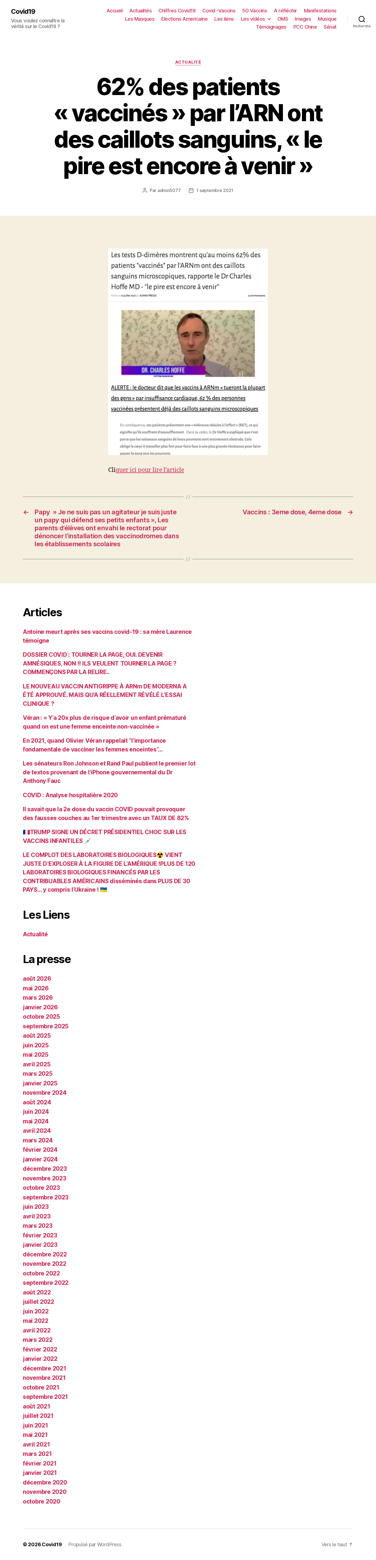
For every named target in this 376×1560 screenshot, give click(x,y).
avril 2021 (36, 1444)
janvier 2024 (40, 1159)
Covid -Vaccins (218, 10)
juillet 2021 (38, 1415)
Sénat (330, 27)
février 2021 (40, 1463)
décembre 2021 (44, 1368)
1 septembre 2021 (214, 190)
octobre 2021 (41, 1387)
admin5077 (169, 190)
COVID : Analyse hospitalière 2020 (70, 795)
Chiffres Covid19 (177, 10)
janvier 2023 (40, 1244)
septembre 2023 (46, 1197)
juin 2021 (35, 1425)
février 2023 (40, 1235)
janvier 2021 (40, 1472)
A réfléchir (285, 10)
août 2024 (37, 1102)
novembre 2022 (44, 1263)
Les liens (224, 19)
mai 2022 (35, 1320)
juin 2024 (36, 1111)
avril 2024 (37, 1130)
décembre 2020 (45, 1482)
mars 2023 (38, 1225)
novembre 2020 (45, 1491)
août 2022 (37, 1292)
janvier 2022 (40, 1358)
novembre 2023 (44, 1178)
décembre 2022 (45, 1254)
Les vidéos (253, 19)
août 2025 (37, 1035)
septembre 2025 (46, 1026)
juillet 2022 (38, 1301)
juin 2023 (36, 1206)
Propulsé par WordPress (94, 1544)
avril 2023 (36, 1216)
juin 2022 (36, 1311)
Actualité (188, 62)
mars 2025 (38, 1073)
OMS (282, 19)
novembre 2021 (44, 1377)
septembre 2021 (45, 1396)
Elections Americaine (184, 19)
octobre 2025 (41, 1016)
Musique (327, 19)
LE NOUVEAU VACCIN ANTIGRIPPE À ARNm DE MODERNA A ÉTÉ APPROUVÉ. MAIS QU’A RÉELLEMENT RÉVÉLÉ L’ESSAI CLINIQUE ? (105, 695)
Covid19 (23, 11)
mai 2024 (36, 1121)
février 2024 (40, 1149)
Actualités (140, 10)
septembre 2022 (46, 1282)
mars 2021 (37, 1453)
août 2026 (37, 978)
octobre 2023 (41, 1187)
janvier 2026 (40, 1007)
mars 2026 (38, 997)
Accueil (115, 10)
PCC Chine (305, 27)
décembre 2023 (45, 1168)
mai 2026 (36, 988)
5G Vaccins (254, 10)
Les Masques (140, 19)
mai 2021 (35, 1434)
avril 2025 (36, 1064)
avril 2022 (36, 1330)
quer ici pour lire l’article (150, 470)
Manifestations (320, 10)
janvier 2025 (40, 1083)
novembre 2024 (45, 1092)
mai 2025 (35, 1054)
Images (303, 19)
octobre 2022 (41, 1273)
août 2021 (36, 1406)
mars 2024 (38, 1140)
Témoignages (271, 27)
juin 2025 (36, 1045)
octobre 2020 (41, 1501)
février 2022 (40, 1349)
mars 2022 (38, 1339)
